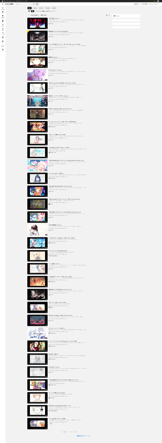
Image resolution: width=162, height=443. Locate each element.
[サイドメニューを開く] (3, 4)
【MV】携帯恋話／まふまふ (55, 225)
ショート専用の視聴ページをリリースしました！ (149, 4)
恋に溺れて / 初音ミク (54, 354)
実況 (19, 1)
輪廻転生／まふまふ (53, 57)
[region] (3, 224)
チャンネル (13, 1)
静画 (7, 1)
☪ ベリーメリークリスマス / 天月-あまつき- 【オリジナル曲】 (63, 341)
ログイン (147, 1)
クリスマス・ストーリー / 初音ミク (57, 328)
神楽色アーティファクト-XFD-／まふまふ (58, 96)
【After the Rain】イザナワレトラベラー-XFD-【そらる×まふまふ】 (64, 199)
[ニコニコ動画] (9, 4)
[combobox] (25, 4)
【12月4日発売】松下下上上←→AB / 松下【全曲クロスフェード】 (64, 380)
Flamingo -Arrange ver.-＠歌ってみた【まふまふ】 (61, 315)
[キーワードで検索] (29, 11)
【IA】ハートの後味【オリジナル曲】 (57, 134)
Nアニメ (22, 1)
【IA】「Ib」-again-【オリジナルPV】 (58, 302)
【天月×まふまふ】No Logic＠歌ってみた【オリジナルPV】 (62, 83)
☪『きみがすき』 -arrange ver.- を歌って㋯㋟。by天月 (61, 238)
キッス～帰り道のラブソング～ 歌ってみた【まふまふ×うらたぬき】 (65, 44)
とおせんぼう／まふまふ (54, 367)
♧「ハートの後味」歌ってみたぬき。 (57, 392)
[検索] (37, 4)
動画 (5, 1)
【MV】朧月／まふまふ (54, 18)
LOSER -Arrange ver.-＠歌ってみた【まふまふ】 (60, 108)
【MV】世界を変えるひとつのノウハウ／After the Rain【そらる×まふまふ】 (66, 160)
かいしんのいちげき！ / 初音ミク (56, 173)
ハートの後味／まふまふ (54, 263)
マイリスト (47, 8)
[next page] (76, 432)
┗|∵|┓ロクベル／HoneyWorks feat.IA (58, 250)
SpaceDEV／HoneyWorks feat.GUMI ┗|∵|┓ (60, 405)
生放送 (9, 1)
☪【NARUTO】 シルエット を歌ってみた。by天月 (60, 276)
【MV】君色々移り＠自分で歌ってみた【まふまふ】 (61, 186)
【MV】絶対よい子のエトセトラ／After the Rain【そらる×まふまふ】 (65, 212)
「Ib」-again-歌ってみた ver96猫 (57, 418)
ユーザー (54, 8)
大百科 (17, 1)
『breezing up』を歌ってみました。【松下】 (59, 147)
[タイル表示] (109, 15)
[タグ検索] (32, 11)
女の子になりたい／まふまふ (55, 70)
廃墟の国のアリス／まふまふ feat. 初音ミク (59, 31)
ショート (35, 8)
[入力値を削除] (34, 4)
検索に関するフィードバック (84, 435)
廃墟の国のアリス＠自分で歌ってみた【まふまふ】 (60, 289)
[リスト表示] (107, 15)
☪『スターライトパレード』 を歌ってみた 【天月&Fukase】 (62, 121)
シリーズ (41, 8)
